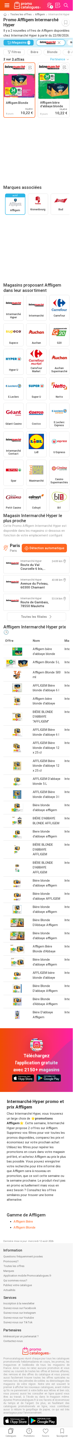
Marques (8, 1271)
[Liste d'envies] (57, 5)
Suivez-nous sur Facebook (19, 1308)
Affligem (40, 14)
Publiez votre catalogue (17, 1285)
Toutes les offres (21, 14)
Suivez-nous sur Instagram (19, 1312)
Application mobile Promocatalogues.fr (27, 1275)
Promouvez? (11, 1261)
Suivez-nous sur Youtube (18, 1317)
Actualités (9, 1290)
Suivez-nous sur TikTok (18, 1322)
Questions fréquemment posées (23, 1256)
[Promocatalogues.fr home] (27, 5)
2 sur (13, 59)
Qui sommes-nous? (15, 1280)
